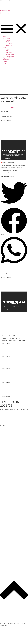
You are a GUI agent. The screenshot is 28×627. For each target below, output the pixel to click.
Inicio (4, 36)
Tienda (5, 63)
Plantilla (8, 40)
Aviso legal (18, 620)
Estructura (9, 52)
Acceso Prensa (10, 54)
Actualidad (6, 59)
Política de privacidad (8, 620)
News (12, 107)
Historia (8, 49)
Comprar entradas (5, 10)
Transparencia (10, 56)
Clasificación (9, 42)
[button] (14, 29)
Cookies (24, 620)
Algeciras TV (6, 58)
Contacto (5, 61)
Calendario (9, 43)
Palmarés (8, 51)
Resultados (9, 45)
